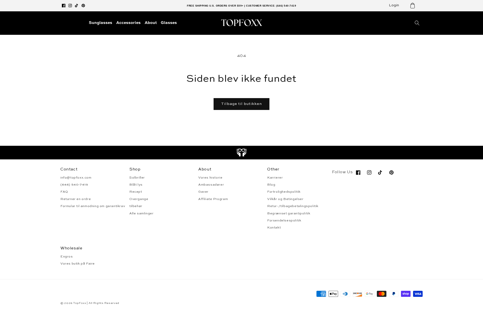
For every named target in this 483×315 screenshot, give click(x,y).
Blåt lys (136, 184)
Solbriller (137, 177)
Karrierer (275, 177)
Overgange (138, 199)
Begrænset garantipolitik (288, 213)
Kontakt (274, 227)
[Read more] (241, 152)
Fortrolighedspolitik (284, 191)
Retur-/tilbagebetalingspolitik (292, 206)
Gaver (203, 191)
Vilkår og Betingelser (285, 199)
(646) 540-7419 (74, 184)
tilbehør (135, 206)
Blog (271, 184)
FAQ (64, 191)
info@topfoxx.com (76, 177)
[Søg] (417, 22)
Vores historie (210, 177)
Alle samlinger (141, 213)
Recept (135, 191)
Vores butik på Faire (77, 263)
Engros (66, 256)
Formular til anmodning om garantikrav (92, 206)
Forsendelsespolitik (284, 220)
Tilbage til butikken (241, 104)
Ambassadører (211, 184)
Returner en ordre (75, 199)
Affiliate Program (213, 199)
